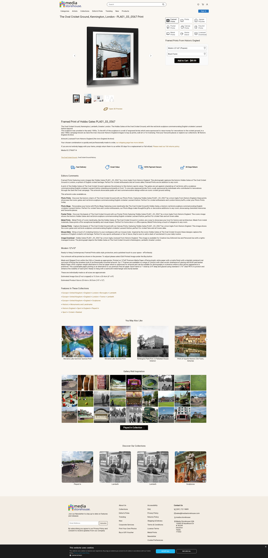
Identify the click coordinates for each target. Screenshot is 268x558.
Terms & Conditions (155, 525)
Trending (109, 11)
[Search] (163, 4)
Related (79, 312)
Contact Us (178, 505)
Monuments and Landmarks (81, 304)
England (87, 293)
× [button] (265, 547)
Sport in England (83, 308)
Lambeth (112, 293)
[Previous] (74, 56)
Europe (65, 293)
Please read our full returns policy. (166, 146)
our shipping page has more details (130, 142)
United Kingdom (76, 293)
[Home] (73, 7)
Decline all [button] (186, 551)
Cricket (71, 312)
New (117, 11)
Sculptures (96, 300)
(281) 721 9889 (182, 509)
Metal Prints (152, 532)
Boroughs (104, 293)
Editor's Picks (97, 11)
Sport (64, 312)
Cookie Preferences (155, 540)
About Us (122, 505)
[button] (111, 555)
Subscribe (103, 523)
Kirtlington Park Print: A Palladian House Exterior (152, 360)
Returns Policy (153, 517)
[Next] (151, 56)
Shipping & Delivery (155, 521)
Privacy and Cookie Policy (81, 553)
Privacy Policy (153, 513)
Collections (84, 11)
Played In (95, 308)
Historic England (68, 308)
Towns (102, 297)
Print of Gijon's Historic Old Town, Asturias (190, 360)
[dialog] (134, 551)
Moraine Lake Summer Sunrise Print (77, 359)
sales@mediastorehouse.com (188, 513)
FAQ (149, 509)
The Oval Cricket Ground (69, 157)
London (95, 293)
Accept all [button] (165, 551)
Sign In (203, 11)
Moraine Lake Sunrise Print (115, 359)
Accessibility (152, 505)
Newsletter (152, 536)
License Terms (153, 528)
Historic (65, 304)
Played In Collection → (134, 427)
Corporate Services (126, 525)
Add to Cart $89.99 (187, 60)
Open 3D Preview (115, 109)
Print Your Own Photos (128, 528)
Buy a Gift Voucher (126, 532)
